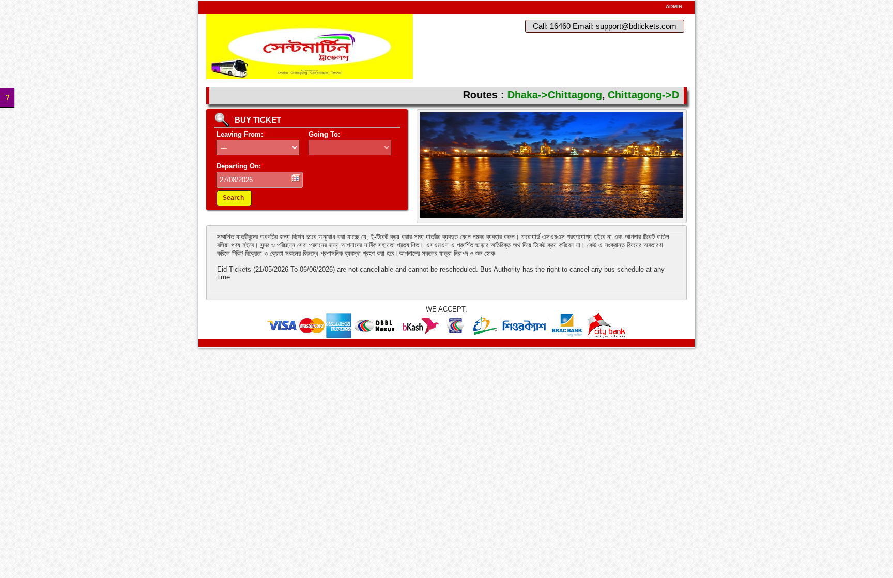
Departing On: (240, 166)
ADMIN (674, 6)
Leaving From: (241, 134)
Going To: (326, 134)
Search (233, 197)
